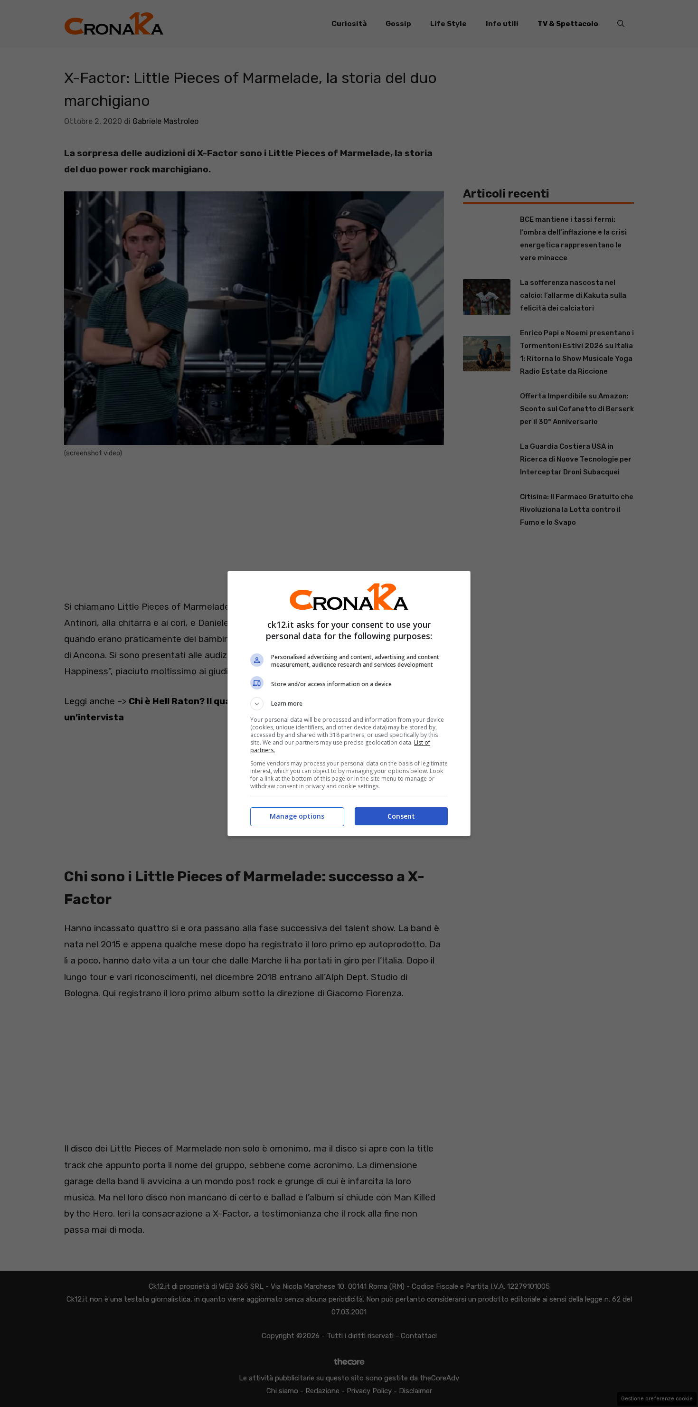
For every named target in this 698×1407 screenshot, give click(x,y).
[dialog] (349, 703)
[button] (349, 703)
